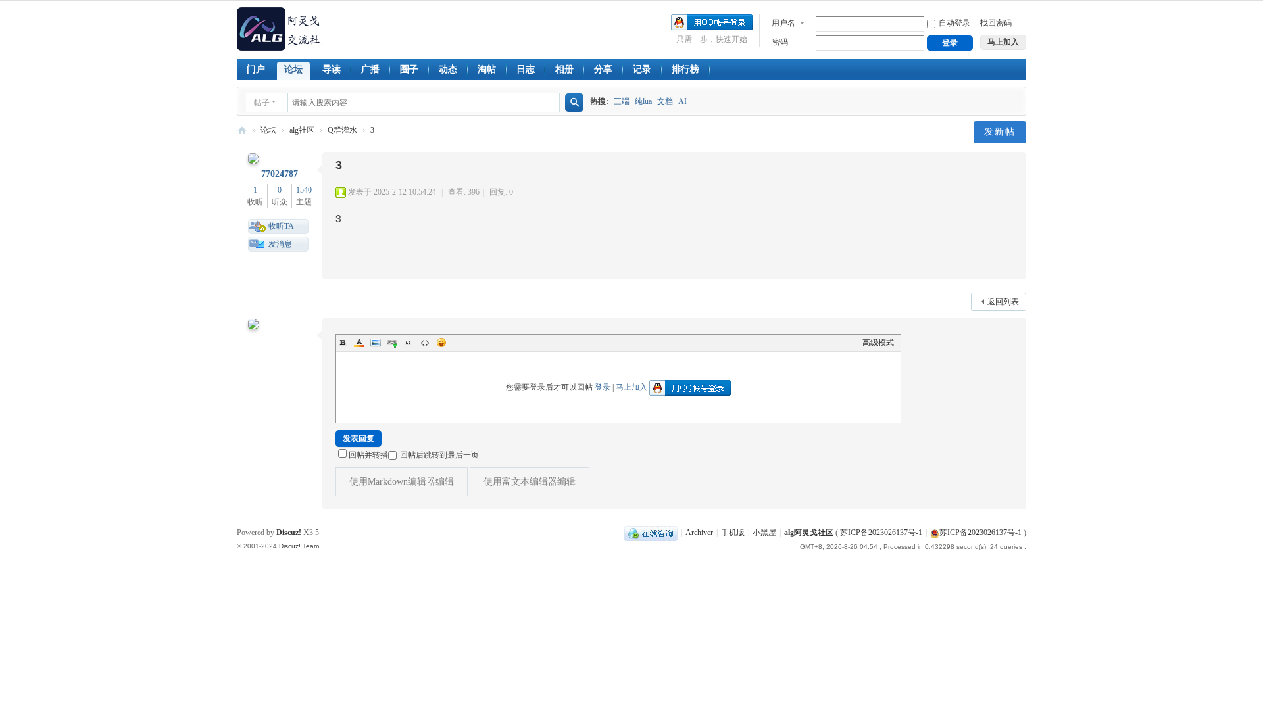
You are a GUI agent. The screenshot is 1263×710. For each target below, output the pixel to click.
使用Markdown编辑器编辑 (401, 481)
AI (682, 101)
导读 (331, 69)
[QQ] (651, 532)
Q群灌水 (342, 130)
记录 (642, 69)
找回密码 (996, 23)
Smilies (441, 342)
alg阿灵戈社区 (242, 130)
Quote (408, 342)
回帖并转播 (368, 455)
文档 (665, 101)
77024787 (279, 174)
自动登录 (954, 23)
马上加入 (631, 387)
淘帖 (487, 69)
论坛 (293, 69)
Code (425, 342)
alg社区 (301, 130)
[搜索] (574, 102)
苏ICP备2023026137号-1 (881, 532)
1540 (304, 190)
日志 (525, 69)
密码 (780, 42)
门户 (256, 69)
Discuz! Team (299, 546)
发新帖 (1000, 132)
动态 (448, 69)
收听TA (281, 226)
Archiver (699, 532)
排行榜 (685, 69)
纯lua (643, 101)
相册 (564, 69)
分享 (603, 69)
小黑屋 (764, 532)
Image (375, 342)
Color (359, 342)
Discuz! (288, 532)
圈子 (409, 69)
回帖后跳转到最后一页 (439, 455)
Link (392, 342)
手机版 (733, 532)
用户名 (783, 23)
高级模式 (878, 342)
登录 (602, 387)
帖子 (262, 102)
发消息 (280, 243)
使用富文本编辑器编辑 (529, 481)
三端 (622, 101)
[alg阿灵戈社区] (279, 28)
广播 (370, 69)
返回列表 (1003, 301)
